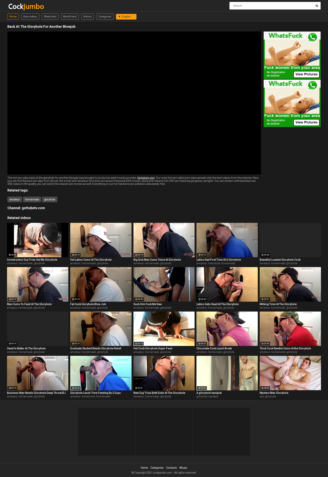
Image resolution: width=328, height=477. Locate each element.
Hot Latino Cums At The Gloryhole (91, 259)
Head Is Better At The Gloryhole (26, 348)
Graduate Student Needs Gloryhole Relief (95, 348)
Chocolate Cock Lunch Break (214, 348)
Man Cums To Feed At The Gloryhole (29, 304)
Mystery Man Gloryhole (274, 392)
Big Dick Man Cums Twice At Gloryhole (157, 259)
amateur (14, 199)
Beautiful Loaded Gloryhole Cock (280, 259)
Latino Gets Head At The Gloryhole (217, 304)
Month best (70, 16)
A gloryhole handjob (209, 392)
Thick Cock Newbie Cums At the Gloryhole (285, 348)
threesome (88, 396)
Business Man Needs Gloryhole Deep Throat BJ (36, 392)
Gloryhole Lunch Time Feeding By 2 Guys (95, 392)
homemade (32, 199)
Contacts (171, 467)
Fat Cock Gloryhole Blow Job (88, 304)
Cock (18, 6)
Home (13, 16)
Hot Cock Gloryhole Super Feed (152, 348)
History (87, 16)
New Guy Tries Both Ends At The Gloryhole (159, 392)
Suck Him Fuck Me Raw (147, 304)
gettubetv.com (33, 208)
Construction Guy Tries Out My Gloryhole (32, 259)
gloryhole (49, 199)
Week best (50, 16)
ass (262, 396)
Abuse (183, 467)
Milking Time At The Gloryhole (278, 304)
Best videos (30, 16)
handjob (213, 396)
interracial (214, 263)
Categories (104, 16)
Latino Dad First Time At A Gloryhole (218, 259)
